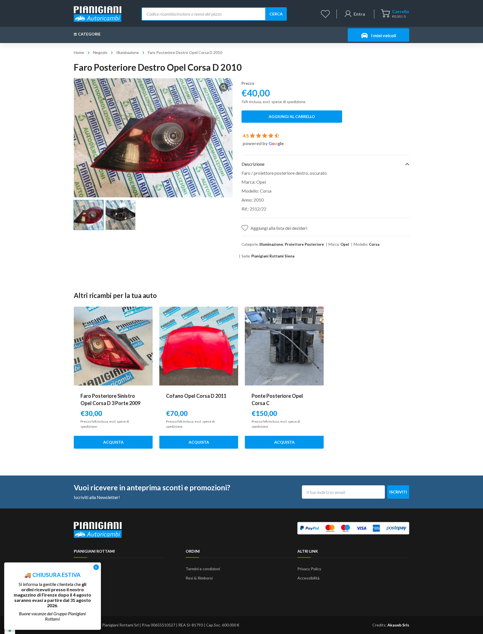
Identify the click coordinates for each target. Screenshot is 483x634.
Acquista (113, 442)
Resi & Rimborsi (199, 578)
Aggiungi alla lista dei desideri (278, 228)
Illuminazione (127, 52)
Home (79, 52)
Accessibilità (308, 578)
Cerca (276, 13)
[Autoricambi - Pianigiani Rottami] (97, 13)
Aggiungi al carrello (292, 116)
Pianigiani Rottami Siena (272, 256)
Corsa (374, 244)
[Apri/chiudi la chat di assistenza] (468, 620)
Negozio (100, 52)
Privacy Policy (309, 568)
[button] (223, 87)
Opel (344, 244)
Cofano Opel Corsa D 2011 (196, 396)
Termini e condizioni (203, 568)
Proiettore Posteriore (304, 244)
